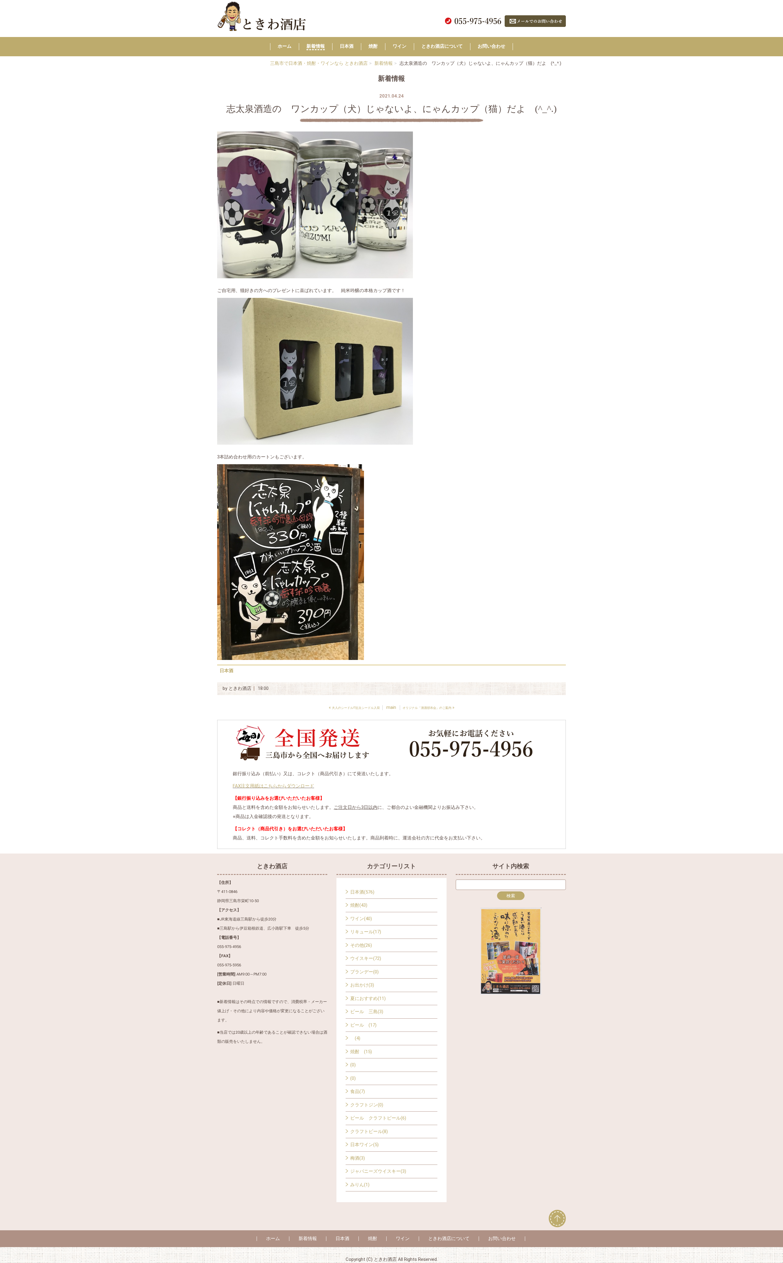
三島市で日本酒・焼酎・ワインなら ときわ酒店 (319, 63)
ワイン (399, 46)
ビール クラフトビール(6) (378, 1118)
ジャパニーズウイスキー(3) (378, 1171)
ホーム (284, 46)
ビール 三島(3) (366, 1011)
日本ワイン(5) (364, 1144)
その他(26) (361, 945)
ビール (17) (363, 1025)
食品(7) (357, 1091)
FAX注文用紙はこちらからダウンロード (273, 786)
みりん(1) (359, 1184)
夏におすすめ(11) (368, 998)
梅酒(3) (357, 1158)
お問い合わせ (491, 46)
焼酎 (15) (361, 1051)
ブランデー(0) (364, 972)
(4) (355, 1038)
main (391, 707)
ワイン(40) (361, 918)
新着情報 (315, 46)
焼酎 (373, 46)
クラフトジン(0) (366, 1105)
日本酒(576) (362, 892)
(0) (353, 1065)
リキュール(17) (365, 932)
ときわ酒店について (442, 46)
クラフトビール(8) (369, 1131)
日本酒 (347, 46)
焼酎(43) (358, 905)
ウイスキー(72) (365, 958)
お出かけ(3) (362, 985)
